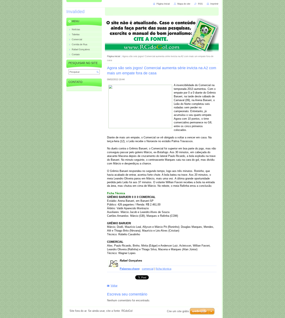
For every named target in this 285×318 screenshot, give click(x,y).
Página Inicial (163, 4)
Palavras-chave (129, 268)
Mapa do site (183, 4)
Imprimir (214, 4)
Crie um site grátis (178, 311)
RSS (200, 4)
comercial (148, 268)
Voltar (114, 285)
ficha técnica (163, 268)
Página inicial (113, 56)
